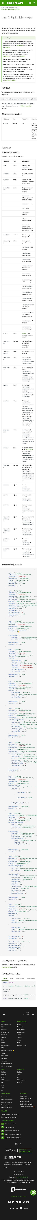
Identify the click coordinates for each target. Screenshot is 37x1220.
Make (19, 1024)
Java (2, 1088)
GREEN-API (23, 1096)
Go (2, 1090)
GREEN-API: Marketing (26, 1104)
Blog (2, 1040)
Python (5, 978)
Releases (4, 1035)
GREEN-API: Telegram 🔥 (27, 1106)
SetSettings (20, 45)
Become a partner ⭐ (7, 1050)
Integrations (5, 1032)
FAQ (2, 1048)
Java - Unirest (31, 978)
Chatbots (4, 1029)
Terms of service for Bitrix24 (9, 1114)
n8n (18, 1042)
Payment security (6, 1102)
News (3, 1042)
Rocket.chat (20, 1032)
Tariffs (3, 1053)
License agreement (7, 1099)
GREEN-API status (6, 1066)
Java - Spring (20, 978)
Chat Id (24, 333)
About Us (4, 1058)
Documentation (6, 1024)
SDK (2, 1027)
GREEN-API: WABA (25, 1099)
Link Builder (4, 1056)
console (7, 47)
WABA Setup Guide (12, 7)
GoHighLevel (21, 1029)
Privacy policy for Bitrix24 (8, 1117)
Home (3, 7)
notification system (10, 80)
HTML (3, 1077)
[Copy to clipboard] (35, 99)
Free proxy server (6, 1063)
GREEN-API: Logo (6, 1107)
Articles (3, 1037)
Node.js (3, 1074)
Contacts (4, 1061)
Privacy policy (5, 1105)
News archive (5, 1045)
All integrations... (22, 1045)
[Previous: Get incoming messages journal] (4, 1013)
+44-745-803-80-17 (22, 1177)
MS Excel (20, 1027)
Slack (19, 1040)
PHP (2, 1082)
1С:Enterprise (5, 1080)
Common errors (7, 967)
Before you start (26, 106)
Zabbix (19, 1037)
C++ (2, 1085)
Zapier (19, 1035)
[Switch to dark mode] (30, 3)
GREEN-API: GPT (25, 1101)
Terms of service (6, 1097)
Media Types (29, 449)
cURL (11, 978)
